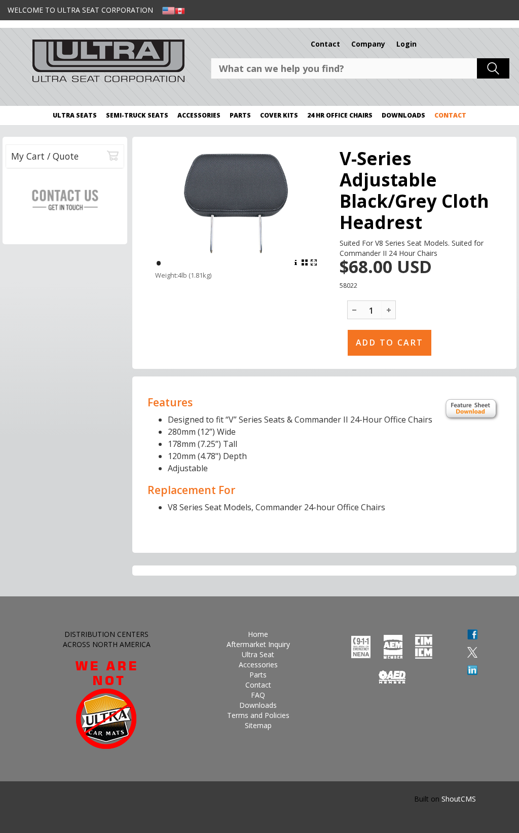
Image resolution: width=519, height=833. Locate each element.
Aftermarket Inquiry (258, 644)
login (406, 44)
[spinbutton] (371, 310)
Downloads (403, 115)
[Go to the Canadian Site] (180, 10)
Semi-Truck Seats (137, 115)
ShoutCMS (458, 799)
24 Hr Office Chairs (340, 115)
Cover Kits (279, 115)
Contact (325, 44)
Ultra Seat (258, 654)
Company (368, 44)
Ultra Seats (75, 115)
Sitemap (258, 725)
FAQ (258, 695)
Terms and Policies (258, 715)
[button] (388, 309)
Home (258, 634)
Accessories (198, 115)
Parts (240, 115)
